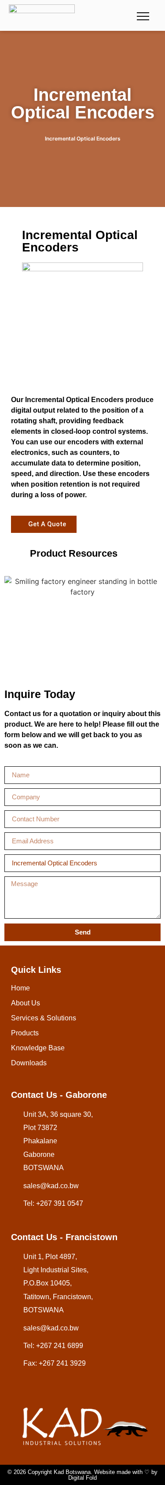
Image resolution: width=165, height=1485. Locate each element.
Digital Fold (82, 1477)
